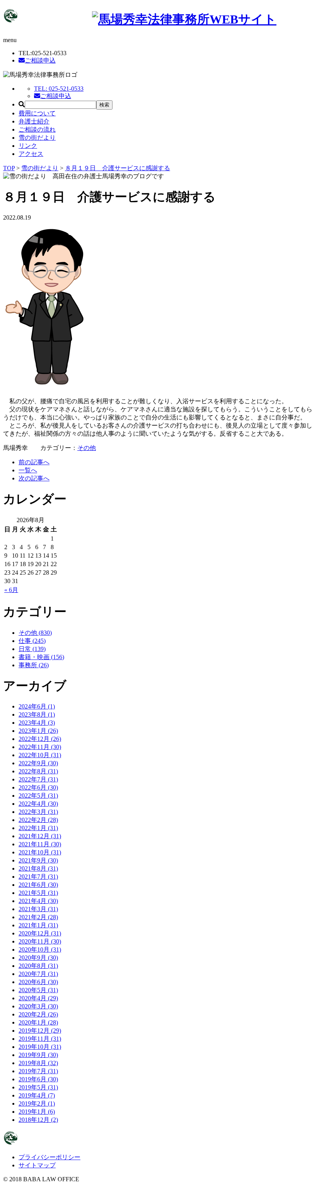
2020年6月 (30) (38, 982)
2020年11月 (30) (40, 941)
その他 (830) (35, 632)
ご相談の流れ (37, 129)
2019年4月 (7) (37, 1095)
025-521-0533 (59, 88)
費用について (37, 113)
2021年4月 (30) (38, 901)
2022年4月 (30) (38, 803)
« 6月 (11, 590)
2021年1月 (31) (38, 925)
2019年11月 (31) (40, 1038)
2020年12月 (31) (40, 933)
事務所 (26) (34, 665)
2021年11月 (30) (40, 844)
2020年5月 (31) (38, 990)
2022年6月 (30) (38, 787)
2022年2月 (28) (38, 820)
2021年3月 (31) (38, 909)
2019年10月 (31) (40, 1046)
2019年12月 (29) (40, 1030)
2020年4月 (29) (38, 998)
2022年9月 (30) (38, 763)
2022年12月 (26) (40, 739)
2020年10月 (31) (40, 949)
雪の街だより (37, 137)
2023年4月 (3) (37, 722)
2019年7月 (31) (38, 1071)
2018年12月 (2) (38, 1119)
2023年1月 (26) (38, 730)
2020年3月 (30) (38, 1006)
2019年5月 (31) (38, 1087)
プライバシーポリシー (49, 1157)
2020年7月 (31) (38, 974)
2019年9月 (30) (38, 1055)
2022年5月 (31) (38, 795)
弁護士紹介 (34, 121)
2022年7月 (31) (38, 779)
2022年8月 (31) (38, 771)
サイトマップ (37, 1165)
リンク (28, 145)
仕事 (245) (32, 641)
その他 (86, 448)
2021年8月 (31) (38, 868)
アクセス (31, 154)
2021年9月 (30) (38, 860)
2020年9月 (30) (38, 957)
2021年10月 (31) (40, 852)
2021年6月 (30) (38, 884)
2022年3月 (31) (38, 811)
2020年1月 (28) (38, 1022)
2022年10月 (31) (40, 755)
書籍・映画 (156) (41, 657)
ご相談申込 (40, 60)
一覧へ (28, 470)
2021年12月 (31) (40, 836)
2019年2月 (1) (37, 1103)
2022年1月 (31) (38, 828)
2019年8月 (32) (38, 1063)
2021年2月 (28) (38, 917)
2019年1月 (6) (37, 1111)
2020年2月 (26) (38, 1014)
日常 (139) (32, 649)
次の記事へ (34, 478)
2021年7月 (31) (38, 876)
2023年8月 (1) (37, 714)
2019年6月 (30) (38, 1079)
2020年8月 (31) (38, 965)
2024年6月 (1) (37, 706)
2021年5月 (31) (38, 893)
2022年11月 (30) (40, 747)
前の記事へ (34, 462)
